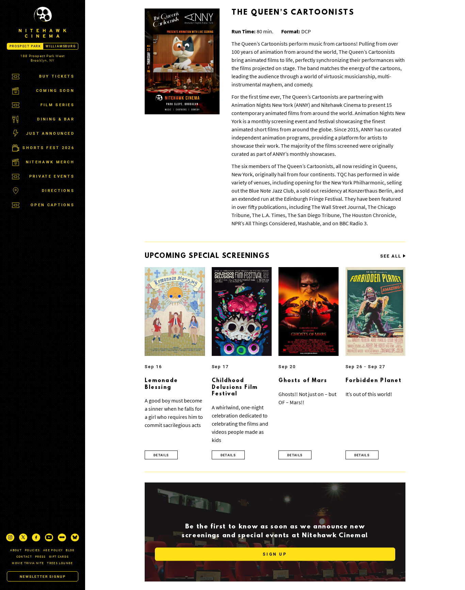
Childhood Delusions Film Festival (235, 387)
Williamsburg (61, 46)
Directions (58, 191)
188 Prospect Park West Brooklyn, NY (42, 58)
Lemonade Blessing (161, 384)
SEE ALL (390, 256)
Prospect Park (25, 46)
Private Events (52, 176)
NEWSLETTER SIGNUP (43, 576)
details (161, 455)
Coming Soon (55, 90)
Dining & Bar (56, 119)
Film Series (58, 105)
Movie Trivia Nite (28, 563)
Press (40, 556)
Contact (24, 556)
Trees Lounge (60, 563)
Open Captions (53, 205)
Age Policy (53, 550)
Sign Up (275, 554)
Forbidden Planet (374, 381)
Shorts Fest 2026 (48, 148)
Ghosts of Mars (302, 381)
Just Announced (50, 133)
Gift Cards (59, 556)
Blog (70, 550)
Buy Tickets (57, 76)
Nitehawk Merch (50, 162)
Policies (32, 550)
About (16, 550)
